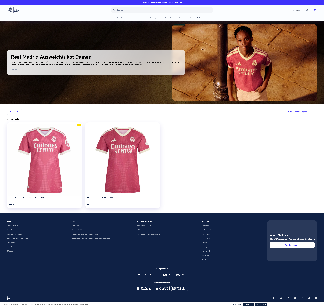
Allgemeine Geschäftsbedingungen (85, 234)
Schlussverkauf (203, 18)
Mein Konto (11, 243)
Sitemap (10, 251)
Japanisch (205, 255)
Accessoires (183, 18)
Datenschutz (76, 226)
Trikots (117, 18)
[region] (162, 305)
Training (153, 18)
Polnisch (205, 259)
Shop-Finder (11, 247)
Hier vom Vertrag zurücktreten (148, 234)
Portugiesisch (207, 247)
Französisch (206, 238)
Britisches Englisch (209, 230)
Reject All (248, 304)
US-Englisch (206, 234)
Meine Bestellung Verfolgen (17, 238)
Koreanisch (206, 251)
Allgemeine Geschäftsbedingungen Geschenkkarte (91, 238)
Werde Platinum (292, 245)
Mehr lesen (14, 69)
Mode (167, 18)
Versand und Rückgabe (15, 234)
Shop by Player (135, 18)
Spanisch (205, 226)
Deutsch (205, 243)
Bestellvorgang (12, 230)
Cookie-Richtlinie (78, 230)
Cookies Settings (236, 304)
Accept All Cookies (261, 304)
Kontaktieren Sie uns (144, 226)
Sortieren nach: (298, 112)
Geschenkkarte (12, 226)
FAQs (139, 230)
